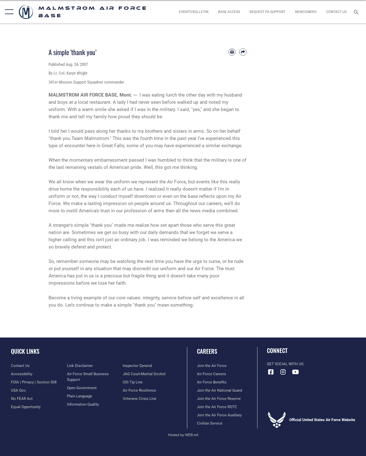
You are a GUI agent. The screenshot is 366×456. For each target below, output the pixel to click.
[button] (8, 12)
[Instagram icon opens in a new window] (283, 372)
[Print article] (232, 52)
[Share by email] (242, 52)
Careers (207, 351)
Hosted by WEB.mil (183, 435)
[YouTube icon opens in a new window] (295, 372)
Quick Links (25, 351)
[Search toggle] (357, 11)
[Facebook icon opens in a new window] (270, 372)
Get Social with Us (285, 364)
